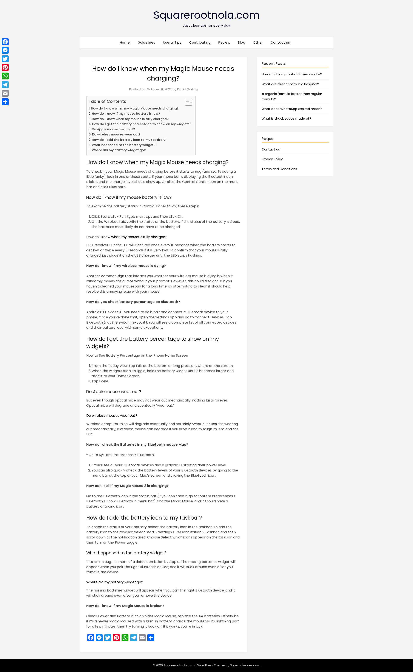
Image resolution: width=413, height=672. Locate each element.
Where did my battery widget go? (119, 150)
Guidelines (146, 42)
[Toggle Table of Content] (186, 102)
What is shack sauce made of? (286, 118)
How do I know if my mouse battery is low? (126, 113)
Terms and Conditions (279, 169)
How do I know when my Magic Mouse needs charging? (135, 108)
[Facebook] (5, 41)
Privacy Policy (272, 159)
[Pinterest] (5, 67)
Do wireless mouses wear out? (116, 134)
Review (224, 42)
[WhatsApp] (5, 76)
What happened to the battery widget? (123, 145)
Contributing (200, 42)
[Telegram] (5, 84)
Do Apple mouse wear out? (113, 129)
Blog (241, 42)
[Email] (5, 93)
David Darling (187, 89)
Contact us (280, 42)
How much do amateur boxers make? (292, 74)
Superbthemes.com (245, 665)
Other (258, 42)
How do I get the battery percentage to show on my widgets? (141, 124)
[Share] (5, 101)
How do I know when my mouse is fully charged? (130, 119)
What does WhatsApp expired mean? (292, 108)
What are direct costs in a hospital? (290, 84)
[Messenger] (5, 50)
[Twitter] (5, 59)
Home (125, 42)
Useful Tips (172, 42)
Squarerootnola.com (206, 15)
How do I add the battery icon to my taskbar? (128, 140)
